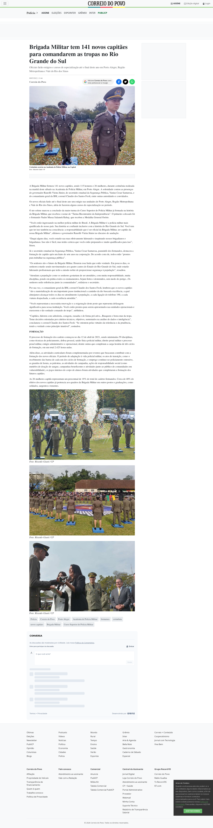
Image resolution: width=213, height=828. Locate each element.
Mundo (93, 732)
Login (207, 3)
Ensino (93, 744)
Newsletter (32, 740)
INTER (92, 12)
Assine (176, 3)
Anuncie (94, 774)
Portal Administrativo (132, 789)
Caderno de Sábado (132, 752)
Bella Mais (127, 744)
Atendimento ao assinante (71, 774)
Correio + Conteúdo (163, 732)
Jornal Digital (128, 774)
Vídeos (62, 736)
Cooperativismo (161, 736)
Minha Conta (128, 801)
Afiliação (31, 774)
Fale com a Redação (68, 778)
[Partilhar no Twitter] (125, 81)
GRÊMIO (82, 12)
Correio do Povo (162, 774)
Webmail (127, 797)
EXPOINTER (70, 12)
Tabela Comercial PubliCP (102, 789)
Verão (93, 752)
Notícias (62, 740)
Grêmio (126, 732)
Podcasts (63, 732)
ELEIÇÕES (57, 12)
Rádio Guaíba (160, 778)
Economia (63, 748)
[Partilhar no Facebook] (119, 81)
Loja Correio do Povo (132, 778)
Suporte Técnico (130, 805)
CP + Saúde (128, 786)
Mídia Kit (94, 782)
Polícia (31, 13)
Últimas (30, 732)
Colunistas (31, 752)
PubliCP (30, 744)
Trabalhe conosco (35, 792)
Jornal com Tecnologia (164, 740)
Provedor (127, 793)
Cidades (62, 752)
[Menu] (4, 3)
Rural (92, 736)
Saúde (93, 748)
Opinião (30, 748)
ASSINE (45, 12)
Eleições (30, 736)
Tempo (93, 740)
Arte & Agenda (129, 740)
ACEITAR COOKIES (193, 811)
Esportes (94, 756)
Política (62, 744)
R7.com (157, 786)
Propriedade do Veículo (38, 778)
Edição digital (192, 3)
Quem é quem (33, 788)
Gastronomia (129, 748)
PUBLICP (102, 12)
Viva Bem (158, 744)
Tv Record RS (160, 782)
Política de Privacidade (37, 796)
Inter (125, 736)
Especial (126, 756)
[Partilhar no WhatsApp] (132, 81)
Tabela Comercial (98, 786)
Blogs (29, 756)
